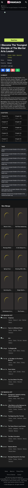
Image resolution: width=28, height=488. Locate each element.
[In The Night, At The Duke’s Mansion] (4, 358)
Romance (11, 332)
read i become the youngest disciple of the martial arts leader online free (14, 190)
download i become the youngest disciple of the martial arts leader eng (13, 194)
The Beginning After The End (16, 416)
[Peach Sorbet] (4, 369)
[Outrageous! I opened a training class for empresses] (4, 394)
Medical (10, 343)
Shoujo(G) (11, 384)
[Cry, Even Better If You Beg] (4, 379)
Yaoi (25, 409)
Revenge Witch (7, 247)
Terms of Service (11, 474)
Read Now (14, 40)
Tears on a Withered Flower (15, 328)
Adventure (19, 55)
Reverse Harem (12, 451)
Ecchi (10, 401)
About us (12, 471)
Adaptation (15, 428)
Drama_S (15, 320)
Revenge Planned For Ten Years (16, 457)
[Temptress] (4, 318)
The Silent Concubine (14, 436)
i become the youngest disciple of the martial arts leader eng (14, 163)
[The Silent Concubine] (4, 436)
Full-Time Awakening (20, 226)
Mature (10, 322)
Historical (11, 353)
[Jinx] (2, 338)
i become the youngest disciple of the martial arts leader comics (14, 154)
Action (14, 55)
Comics (9, 55)
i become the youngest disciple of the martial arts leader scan (14, 172)
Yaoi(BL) (10, 411)
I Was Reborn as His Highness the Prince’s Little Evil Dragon (17, 406)
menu (2, 2)
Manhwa (24, 320)
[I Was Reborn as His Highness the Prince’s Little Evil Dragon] (4, 405)
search (26, 2)
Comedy (19, 371)
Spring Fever (7, 269)
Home (6, 471)
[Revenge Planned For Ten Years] (4, 457)
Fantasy (10, 57)
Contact (19, 474)
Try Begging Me (12, 348)
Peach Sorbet (11, 369)
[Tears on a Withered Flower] (4, 328)
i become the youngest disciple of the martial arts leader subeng (14, 167)
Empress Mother (12, 446)
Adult (14, 350)
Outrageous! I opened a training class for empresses (16, 395)
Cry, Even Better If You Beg (15, 379)
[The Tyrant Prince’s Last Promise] (4, 426)
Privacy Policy (19, 471)
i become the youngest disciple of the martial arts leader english (14, 159)
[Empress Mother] (4, 446)
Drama (14, 340)
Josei (20, 320)
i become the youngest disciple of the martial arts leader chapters (14, 185)
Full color (20, 340)
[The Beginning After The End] (4, 416)
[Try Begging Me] (4, 348)
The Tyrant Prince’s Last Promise (17, 426)
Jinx (9, 338)
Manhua (16, 431)
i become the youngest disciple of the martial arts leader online (14, 181)
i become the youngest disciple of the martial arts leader (14, 150)
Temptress (11, 318)
